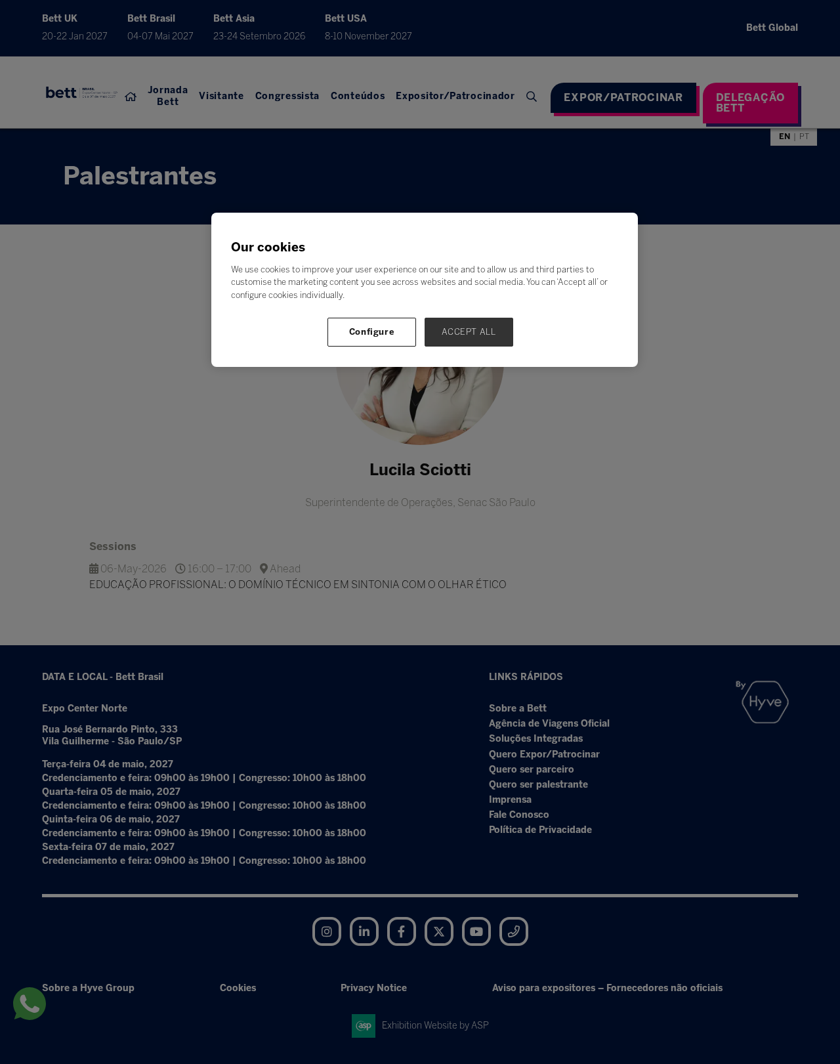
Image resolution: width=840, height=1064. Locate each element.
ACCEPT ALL (469, 332)
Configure (372, 332)
